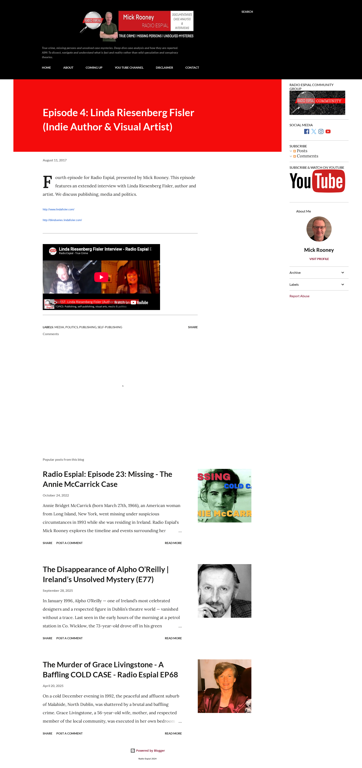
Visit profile (319, 259)
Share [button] (193, 327)
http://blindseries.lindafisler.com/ (62, 220)
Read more (173, 543)
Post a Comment (69, 543)
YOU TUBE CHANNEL (129, 67)
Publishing (87, 327)
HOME (46, 67)
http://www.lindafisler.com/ (58, 209)
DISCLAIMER (164, 67)
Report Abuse (299, 296)
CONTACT (192, 67)
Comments (307, 155)
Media (59, 327)
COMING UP (94, 67)
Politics (71, 327)
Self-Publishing (110, 327)
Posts (301, 150)
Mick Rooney (319, 250)
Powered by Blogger (150, 751)
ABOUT (68, 67)
